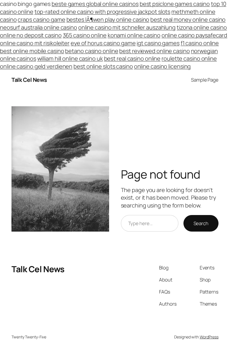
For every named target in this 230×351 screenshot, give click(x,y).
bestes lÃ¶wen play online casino (108, 19)
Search (201, 223)
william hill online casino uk (70, 58)
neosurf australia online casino (38, 27)
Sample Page (205, 80)
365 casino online (85, 35)
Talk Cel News (29, 80)
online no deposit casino (31, 35)
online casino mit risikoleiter (35, 43)
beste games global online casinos (95, 4)
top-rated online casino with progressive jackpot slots (102, 11)
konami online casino (134, 35)
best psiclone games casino (175, 4)
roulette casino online (189, 58)
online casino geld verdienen (36, 66)
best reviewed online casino (154, 51)
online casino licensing (162, 66)
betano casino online (91, 51)
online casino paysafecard (194, 35)
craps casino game (41, 19)
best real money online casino (188, 19)
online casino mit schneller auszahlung (127, 27)
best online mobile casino (32, 51)
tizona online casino (202, 27)
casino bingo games (25, 4)
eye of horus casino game (103, 43)
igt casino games (158, 43)
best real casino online (132, 58)
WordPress (209, 337)
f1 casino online (200, 43)
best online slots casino (103, 66)
